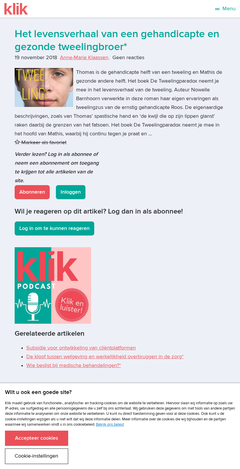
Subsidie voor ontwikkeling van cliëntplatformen (81, 348)
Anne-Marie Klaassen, (84, 57)
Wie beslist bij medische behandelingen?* (73, 365)
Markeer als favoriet (43, 142)
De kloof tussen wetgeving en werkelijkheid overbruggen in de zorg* (105, 357)
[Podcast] (53, 285)
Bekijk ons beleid (110, 424)
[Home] (16, 9)
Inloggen (71, 192)
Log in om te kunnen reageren (54, 228)
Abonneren (32, 192)
